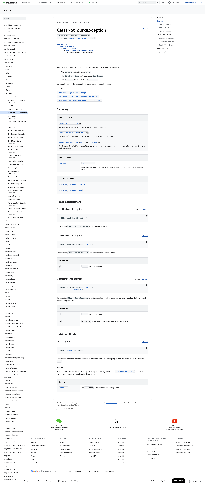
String (82, 133)
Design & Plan (43, 3)
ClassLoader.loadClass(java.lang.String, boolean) (79, 100)
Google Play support (183, 449)
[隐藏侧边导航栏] (26, 482)
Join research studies (183, 453)
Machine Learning (66, 446)
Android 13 (121, 456)
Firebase (78, 471)
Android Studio (190, 3)
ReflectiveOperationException (81, 38)
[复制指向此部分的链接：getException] (72, 342)
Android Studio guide (154, 444)
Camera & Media (66, 453)
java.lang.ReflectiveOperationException (80, 50)
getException (87, 163)
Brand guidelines (51, 481)
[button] (14, 25)
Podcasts (34, 463)
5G (61, 459)
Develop (60, 3)
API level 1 (145, 29)
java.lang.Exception (70, 48)
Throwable (93, 142)
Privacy (62, 456)
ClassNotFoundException (69, 123)
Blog (92, 3)
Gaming (63, 442)
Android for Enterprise (38, 446)
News (33, 456)
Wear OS (92, 446)
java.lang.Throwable (67, 46)
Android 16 (122, 446)
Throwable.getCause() (124, 372)
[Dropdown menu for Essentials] (33, 2)
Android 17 (122, 442)
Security (34, 449)
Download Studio (153, 455)
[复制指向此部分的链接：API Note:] (67, 367)
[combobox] (149, 2)
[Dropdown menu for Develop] (66, 2)
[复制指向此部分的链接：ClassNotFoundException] (84, 209)
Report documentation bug (185, 446)
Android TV (93, 456)
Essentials (26, 3)
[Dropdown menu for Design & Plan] (51, 2)
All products (109, 471)
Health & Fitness (65, 449)
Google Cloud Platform (93, 471)
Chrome (68, 471)
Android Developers (63, 22)
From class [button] (72, 184)
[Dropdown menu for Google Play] (83, 2)
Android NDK (151, 458)
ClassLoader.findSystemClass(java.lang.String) (78, 96)
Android (34, 442)
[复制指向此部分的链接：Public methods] (78, 334)
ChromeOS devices (95, 449)
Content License (111, 403)
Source (33, 453)
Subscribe (178, 481)
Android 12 (122, 459)
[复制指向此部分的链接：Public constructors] (83, 202)
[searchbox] (14, 18)
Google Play (75, 3)
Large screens (94, 442)
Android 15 (122, 449)
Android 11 (121, 463)
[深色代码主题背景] (146, 215)
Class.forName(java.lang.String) (71, 93)
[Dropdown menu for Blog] (97, 2)
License (41, 481)
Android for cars (94, 453)
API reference (9, 11)
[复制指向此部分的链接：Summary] (71, 109)
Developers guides (153, 448)
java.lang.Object (62, 44)
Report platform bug (183, 442)
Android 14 (122, 453)
